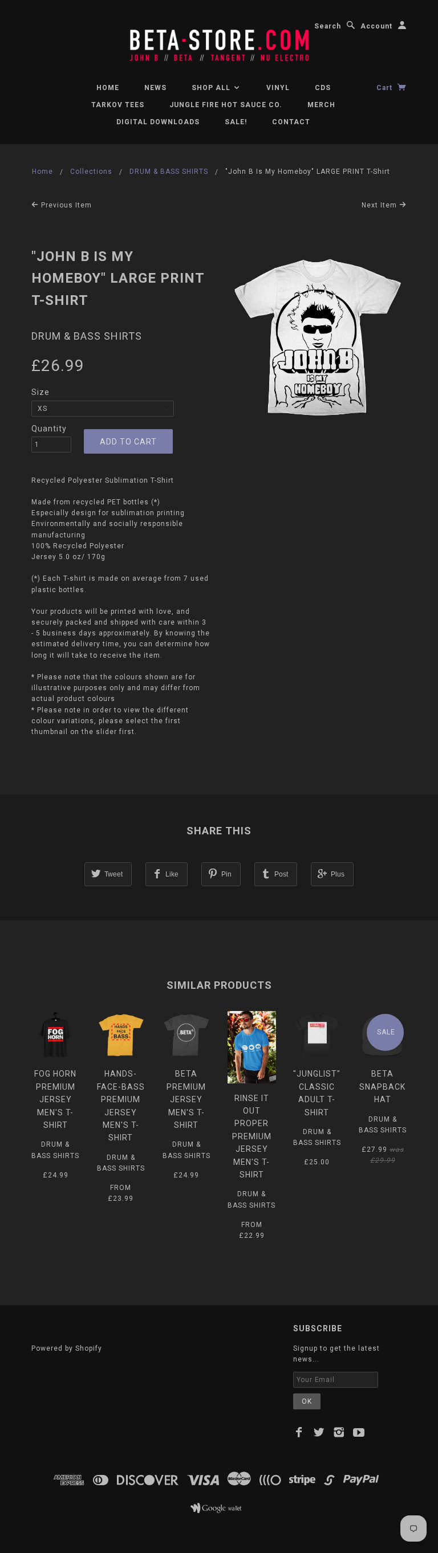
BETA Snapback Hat (382, 1086)
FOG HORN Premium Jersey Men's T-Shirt (55, 1099)
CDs (323, 88)
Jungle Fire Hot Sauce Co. (225, 105)
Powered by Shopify (66, 1348)
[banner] (219, 40)
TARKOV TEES (117, 105)
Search (327, 26)
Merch (321, 105)
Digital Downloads (158, 122)
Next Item (380, 205)
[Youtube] (359, 1432)
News (155, 88)
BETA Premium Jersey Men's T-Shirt (186, 1099)
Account (376, 26)
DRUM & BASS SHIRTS (168, 172)
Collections (91, 172)
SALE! (236, 122)
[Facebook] (299, 1432)
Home (107, 88)
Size (40, 392)
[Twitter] (319, 1432)
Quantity (49, 428)
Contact (291, 122)
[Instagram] (339, 1432)
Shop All (212, 88)
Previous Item (65, 205)
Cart (385, 88)
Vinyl (278, 88)
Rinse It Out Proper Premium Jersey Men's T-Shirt (251, 1136)
